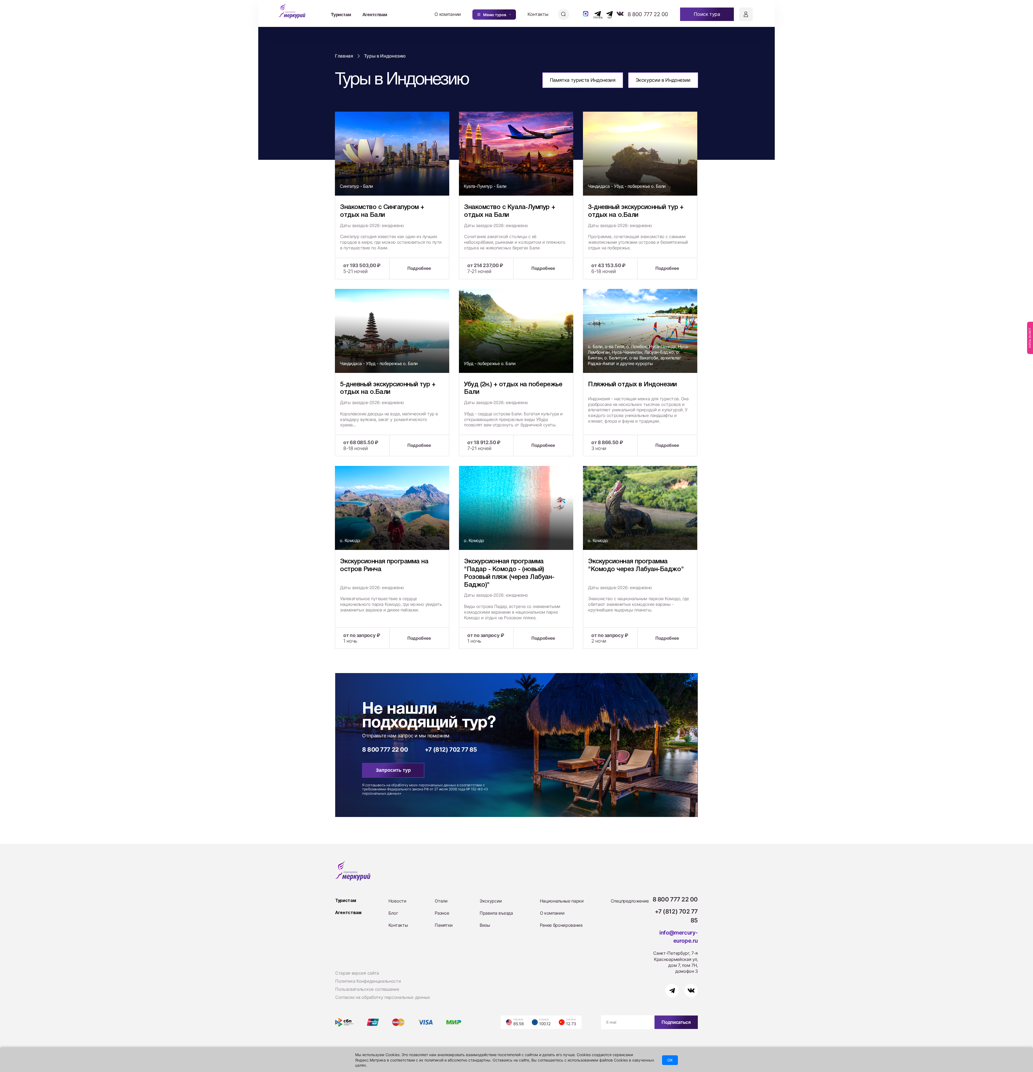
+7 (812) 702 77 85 (451, 749)
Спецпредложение (630, 901)
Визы (485, 925)
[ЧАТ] (606, 13)
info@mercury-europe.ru (678, 936)
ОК (670, 1060)
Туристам (341, 14)
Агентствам (374, 14)
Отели (441, 901)
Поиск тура (707, 14)
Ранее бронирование (561, 925)
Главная (344, 56)
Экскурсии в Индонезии (663, 80)
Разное (442, 913)
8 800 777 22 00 (648, 14)
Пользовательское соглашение (367, 989)
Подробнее (419, 268)
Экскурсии (491, 901)
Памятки (444, 925)
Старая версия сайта (357, 973)
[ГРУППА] (593, 13)
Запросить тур (393, 770)
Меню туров (494, 14)
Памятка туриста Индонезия (582, 80)
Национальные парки (562, 901)
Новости (397, 901)
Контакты (538, 14)
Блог (393, 913)
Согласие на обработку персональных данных (382, 997)
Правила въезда (496, 913)
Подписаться (676, 1022)
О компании (447, 14)
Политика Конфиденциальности (368, 981)
